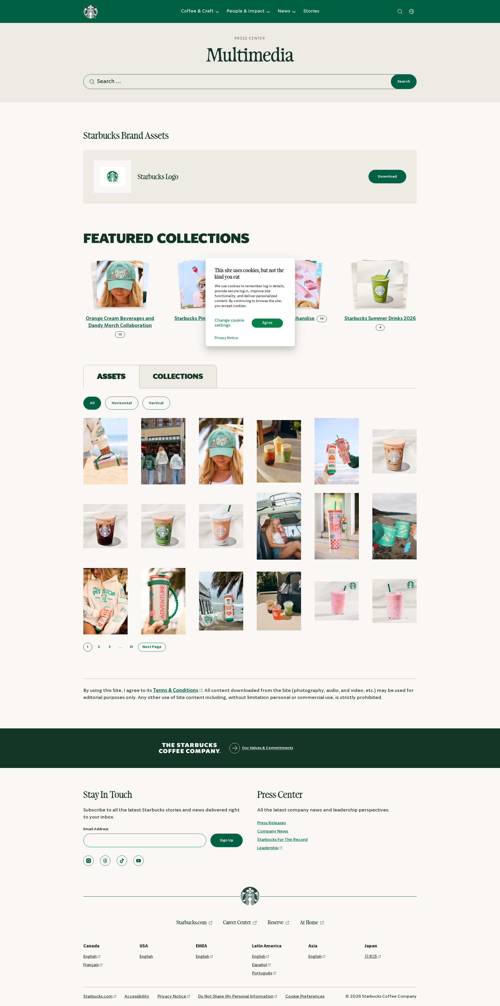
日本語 (371, 957)
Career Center (237, 922)
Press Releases (271, 823)
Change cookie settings (229, 322)
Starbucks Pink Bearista (201, 319)
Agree (267, 323)
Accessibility (136, 996)
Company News (272, 831)
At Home (309, 922)
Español (259, 965)
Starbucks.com (191, 922)
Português (262, 973)
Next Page (151, 647)
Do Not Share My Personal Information (235, 996)
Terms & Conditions (175, 691)
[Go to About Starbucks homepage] (90, 11)
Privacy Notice (226, 338)
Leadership (268, 848)
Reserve (276, 922)
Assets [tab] (111, 376)
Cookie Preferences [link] (304, 996)
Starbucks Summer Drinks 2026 (380, 319)
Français (91, 965)
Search (403, 81)
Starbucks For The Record (282, 840)
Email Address (95, 829)
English (90, 957)
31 (131, 647)
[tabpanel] (250, 524)
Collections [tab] (178, 376)
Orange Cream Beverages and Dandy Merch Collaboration (120, 322)
